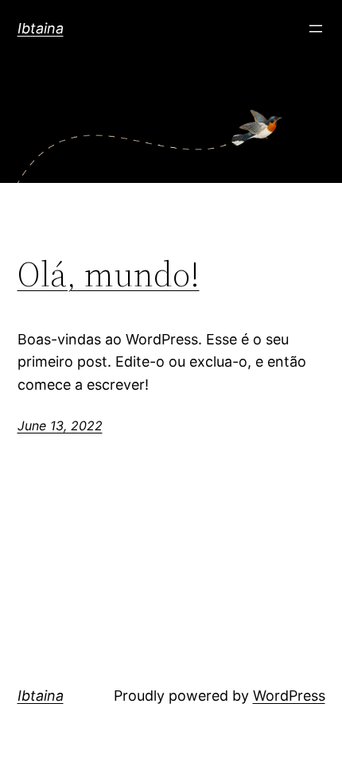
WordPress (289, 695)
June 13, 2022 (60, 425)
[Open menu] (315, 28)
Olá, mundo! (108, 275)
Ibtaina (40, 28)
